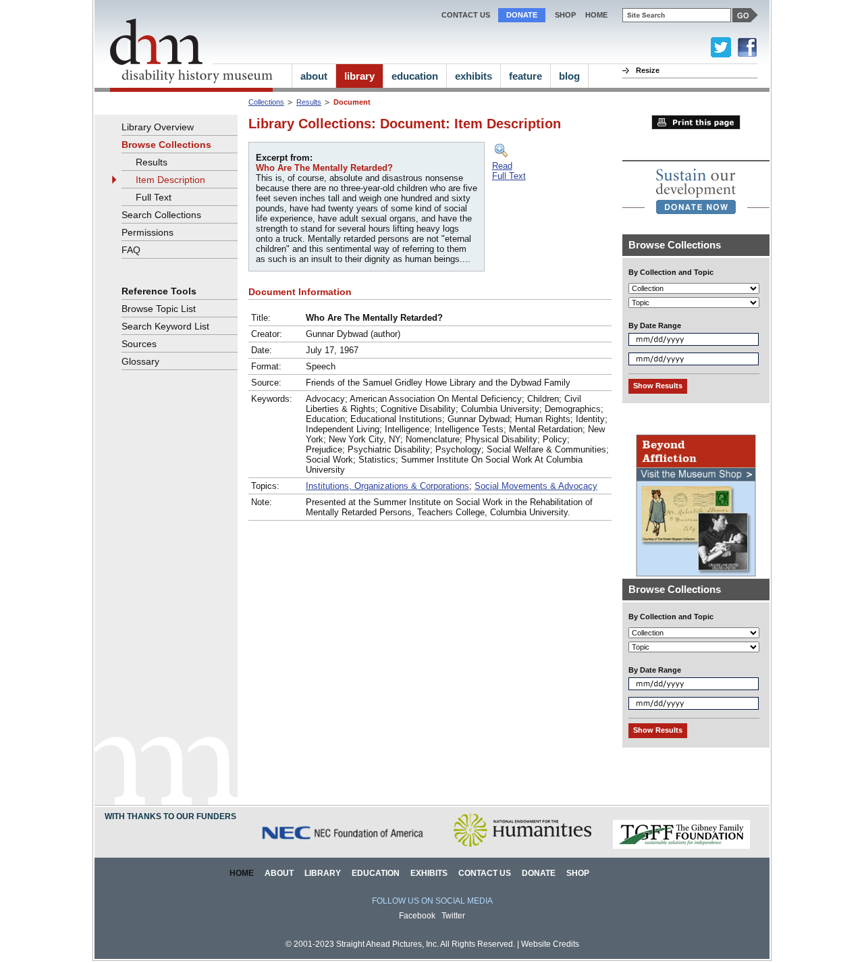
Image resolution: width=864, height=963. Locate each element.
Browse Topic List (159, 308)
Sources (139, 343)
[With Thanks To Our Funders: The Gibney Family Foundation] (681, 846)
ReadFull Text (509, 171)
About (279, 873)
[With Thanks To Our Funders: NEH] (522, 846)
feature (525, 76)
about (313, 76)
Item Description (170, 179)
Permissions (147, 232)
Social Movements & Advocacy (536, 486)
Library (322, 873)
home (596, 15)
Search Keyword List (165, 326)
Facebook (417, 915)
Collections (266, 102)
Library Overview (158, 127)
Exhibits (429, 873)
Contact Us (465, 15)
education (415, 76)
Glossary (140, 361)
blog (569, 76)
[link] (696, 191)
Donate (521, 15)
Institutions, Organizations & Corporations (387, 486)
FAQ (131, 249)
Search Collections (161, 214)
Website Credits (550, 944)
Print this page (695, 122)
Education (376, 873)
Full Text (153, 197)
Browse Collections (166, 144)
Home (242, 873)
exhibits (473, 76)
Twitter (453, 915)
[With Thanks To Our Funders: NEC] (343, 846)
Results (308, 102)
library (359, 76)
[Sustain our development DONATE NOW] (696, 191)
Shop (565, 15)
